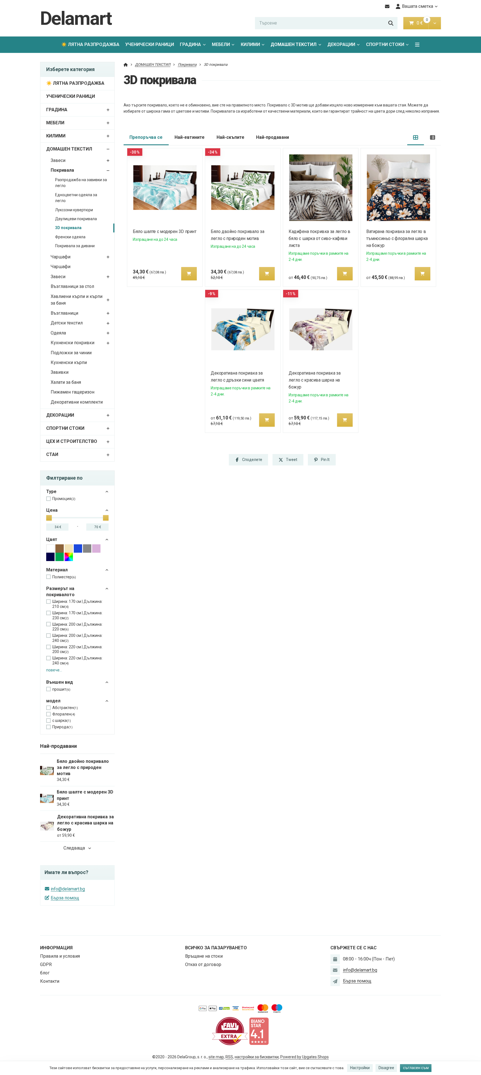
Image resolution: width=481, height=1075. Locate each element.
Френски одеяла (70, 237)
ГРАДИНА (190, 44)
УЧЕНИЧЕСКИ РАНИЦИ (149, 44)
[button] (434, 23)
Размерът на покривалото (60, 591)
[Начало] (126, 64)
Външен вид (59, 682)
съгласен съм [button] (416, 1068)
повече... (54, 670)
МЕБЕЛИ (221, 44)
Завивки (59, 372)
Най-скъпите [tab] (230, 137)
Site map (216, 1057)
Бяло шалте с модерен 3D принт (165, 231)
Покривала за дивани (75, 246)
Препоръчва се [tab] (146, 137)
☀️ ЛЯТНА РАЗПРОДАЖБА (90, 44)
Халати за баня (66, 382)
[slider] (49, 518)
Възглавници (64, 313)
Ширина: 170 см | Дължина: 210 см (77, 604)
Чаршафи (60, 256)
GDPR (46, 964)
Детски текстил (67, 323)
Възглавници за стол (72, 286)
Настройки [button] (360, 1068)
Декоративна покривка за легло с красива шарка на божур (314, 380)
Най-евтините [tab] (190, 137)
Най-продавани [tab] (272, 137)
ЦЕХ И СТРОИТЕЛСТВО (71, 441)
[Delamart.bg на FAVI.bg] (230, 1030)
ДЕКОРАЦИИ (341, 44)
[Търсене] (390, 23)
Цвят (51, 539)
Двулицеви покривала (76, 219)
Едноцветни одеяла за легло (76, 198)
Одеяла (58, 333)
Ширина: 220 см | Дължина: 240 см (77, 660)
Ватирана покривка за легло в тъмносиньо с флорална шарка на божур (397, 238)
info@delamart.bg (68, 889)
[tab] (415, 137)
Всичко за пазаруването (216, 947)
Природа (62, 727)
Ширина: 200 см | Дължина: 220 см (77, 627)
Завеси (58, 160)
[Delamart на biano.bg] (259, 1030)
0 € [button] (422, 23)
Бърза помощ (65, 898)
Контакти (49, 981)
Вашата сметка (417, 6)
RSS (229, 1057)
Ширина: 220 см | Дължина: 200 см (77, 649)
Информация (56, 947)
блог (45, 972)
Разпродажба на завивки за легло (81, 183)
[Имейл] (387, 6)
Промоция (63, 498)
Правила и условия (60, 956)
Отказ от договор (203, 964)
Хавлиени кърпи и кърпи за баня (76, 300)
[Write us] (335, 981)
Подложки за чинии (71, 352)
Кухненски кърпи (69, 362)
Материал (57, 569)
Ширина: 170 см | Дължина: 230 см (77, 615)
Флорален (63, 714)
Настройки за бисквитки (257, 1057)
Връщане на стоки (204, 956)
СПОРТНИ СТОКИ (385, 44)
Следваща (74, 848)
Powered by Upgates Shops (304, 1057)
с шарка (61, 720)
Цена (52, 510)
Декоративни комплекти (77, 402)
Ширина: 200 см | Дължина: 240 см (77, 638)
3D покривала (68, 227)
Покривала (62, 170)
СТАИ (52, 454)
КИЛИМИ (250, 44)
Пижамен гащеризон (72, 392)
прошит (61, 689)
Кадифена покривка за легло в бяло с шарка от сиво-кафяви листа (319, 238)
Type (51, 491)
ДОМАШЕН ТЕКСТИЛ (293, 44)
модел (53, 700)
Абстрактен (65, 707)
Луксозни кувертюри (74, 210)
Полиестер (64, 577)
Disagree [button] (386, 1068)
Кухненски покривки (72, 342)
